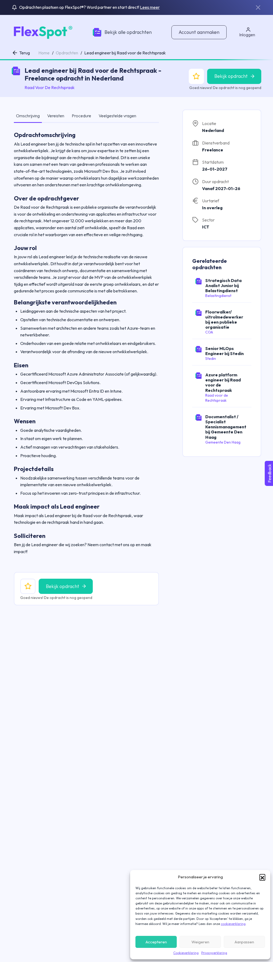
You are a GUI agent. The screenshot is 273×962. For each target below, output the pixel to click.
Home (44, 52)
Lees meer (150, 7)
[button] (262, 877)
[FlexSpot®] (42, 31)
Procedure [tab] (81, 115)
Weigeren (200, 941)
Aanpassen (244, 941)
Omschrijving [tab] (28, 115)
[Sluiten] (258, 7)
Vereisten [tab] (55, 115)
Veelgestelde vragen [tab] (117, 115)
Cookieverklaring (186, 953)
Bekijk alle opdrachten (128, 32)
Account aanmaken (199, 32)
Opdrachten (67, 52)
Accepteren (156, 941)
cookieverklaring (233, 924)
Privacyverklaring (214, 953)
